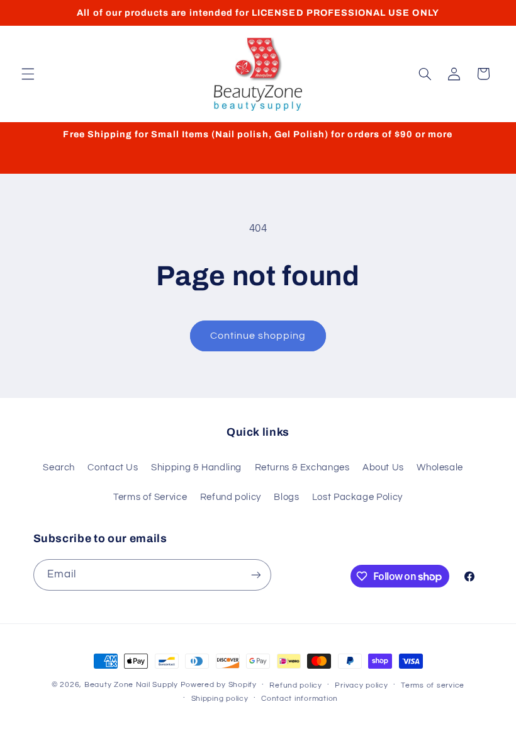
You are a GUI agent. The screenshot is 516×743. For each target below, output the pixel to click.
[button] (27, 73)
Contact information (299, 698)
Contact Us (112, 467)
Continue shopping (258, 336)
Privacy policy (361, 685)
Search (59, 467)
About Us (383, 467)
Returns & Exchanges (302, 467)
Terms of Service (150, 497)
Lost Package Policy (357, 497)
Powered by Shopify (219, 684)
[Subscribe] (255, 574)
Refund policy (230, 497)
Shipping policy (220, 698)
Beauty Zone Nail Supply (131, 684)
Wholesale (440, 467)
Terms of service (432, 685)
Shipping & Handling (196, 467)
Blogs (286, 497)
